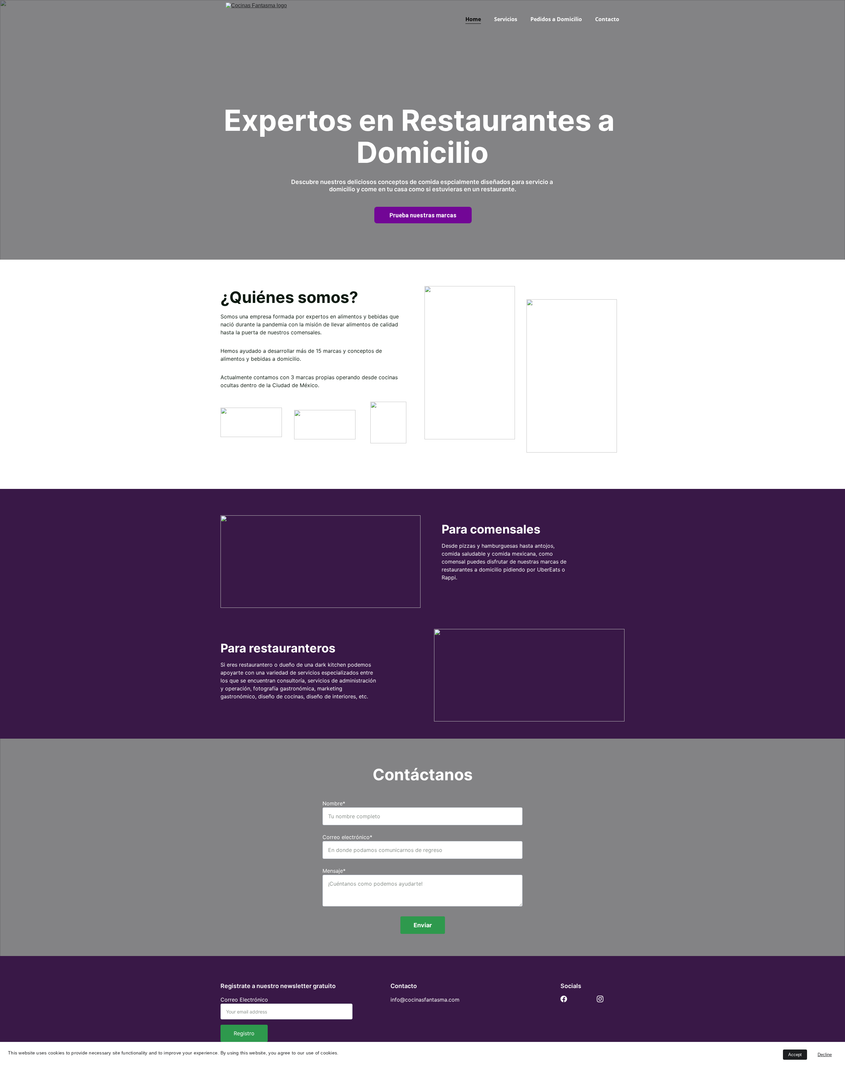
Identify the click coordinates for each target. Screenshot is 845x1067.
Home (473, 19)
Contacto (607, 19)
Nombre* (333, 803)
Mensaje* (334, 870)
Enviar (423, 925)
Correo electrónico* (347, 837)
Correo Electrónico (244, 999)
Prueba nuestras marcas (422, 215)
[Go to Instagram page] (600, 999)
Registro (244, 1033)
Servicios (505, 19)
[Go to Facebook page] (563, 999)
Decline (825, 1054)
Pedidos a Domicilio (556, 19)
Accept (795, 1054)
